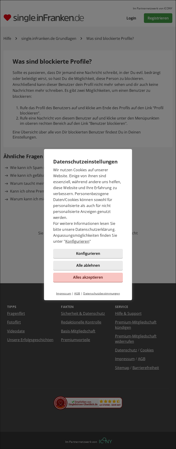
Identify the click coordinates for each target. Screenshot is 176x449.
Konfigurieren (77, 241)
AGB (77, 293)
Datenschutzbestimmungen (101, 293)
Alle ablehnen (88, 265)
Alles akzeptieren (88, 277)
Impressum (63, 293)
